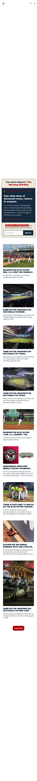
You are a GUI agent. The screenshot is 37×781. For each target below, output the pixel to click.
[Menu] (34, 3)
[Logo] (3, 3)
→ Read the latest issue (12, 219)
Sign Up (28, 233)
